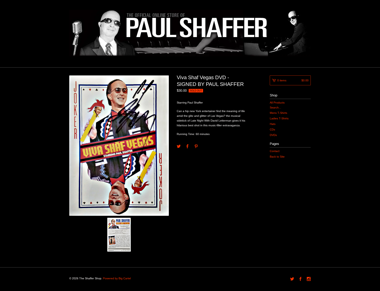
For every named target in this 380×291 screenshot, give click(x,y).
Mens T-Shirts (278, 112)
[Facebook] (300, 279)
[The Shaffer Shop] (190, 33)
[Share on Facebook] (187, 146)
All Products (277, 102)
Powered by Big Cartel (117, 278)
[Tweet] (179, 146)
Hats (273, 124)
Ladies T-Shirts (279, 118)
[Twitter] (292, 279)
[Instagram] (309, 279)
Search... (275, 107)
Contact (274, 151)
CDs (272, 129)
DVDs (273, 135)
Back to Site (277, 156)
